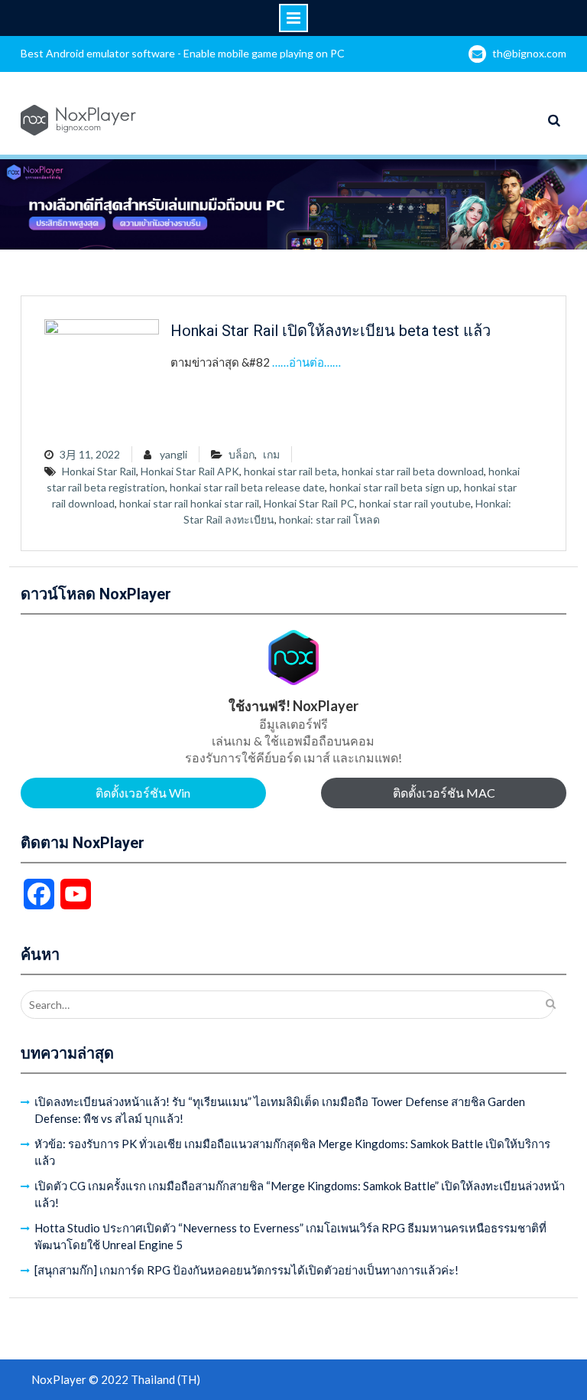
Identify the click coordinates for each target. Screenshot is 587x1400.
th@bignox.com (529, 53)
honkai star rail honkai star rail (189, 503)
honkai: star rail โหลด (329, 519)
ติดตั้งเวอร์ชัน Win (143, 792)
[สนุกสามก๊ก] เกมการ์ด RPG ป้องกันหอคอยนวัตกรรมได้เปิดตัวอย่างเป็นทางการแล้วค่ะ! (246, 1270)
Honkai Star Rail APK (190, 471)
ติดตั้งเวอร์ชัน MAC (444, 792)
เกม (271, 454)
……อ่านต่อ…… (306, 362)
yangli (173, 454)
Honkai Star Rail (99, 471)
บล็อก (242, 454)
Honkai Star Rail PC (309, 503)
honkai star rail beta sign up (394, 487)
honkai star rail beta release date (247, 487)
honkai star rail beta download (413, 471)
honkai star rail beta (290, 471)
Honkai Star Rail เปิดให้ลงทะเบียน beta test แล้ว (330, 330)
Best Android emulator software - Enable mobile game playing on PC (183, 53)
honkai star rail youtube (415, 503)
